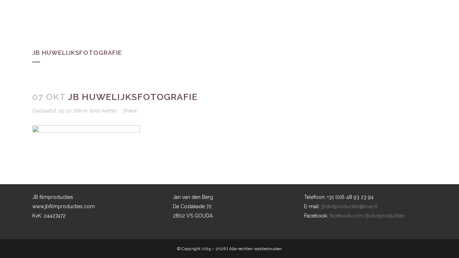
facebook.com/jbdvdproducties (367, 216)
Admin (109, 111)
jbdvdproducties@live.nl (349, 206)
